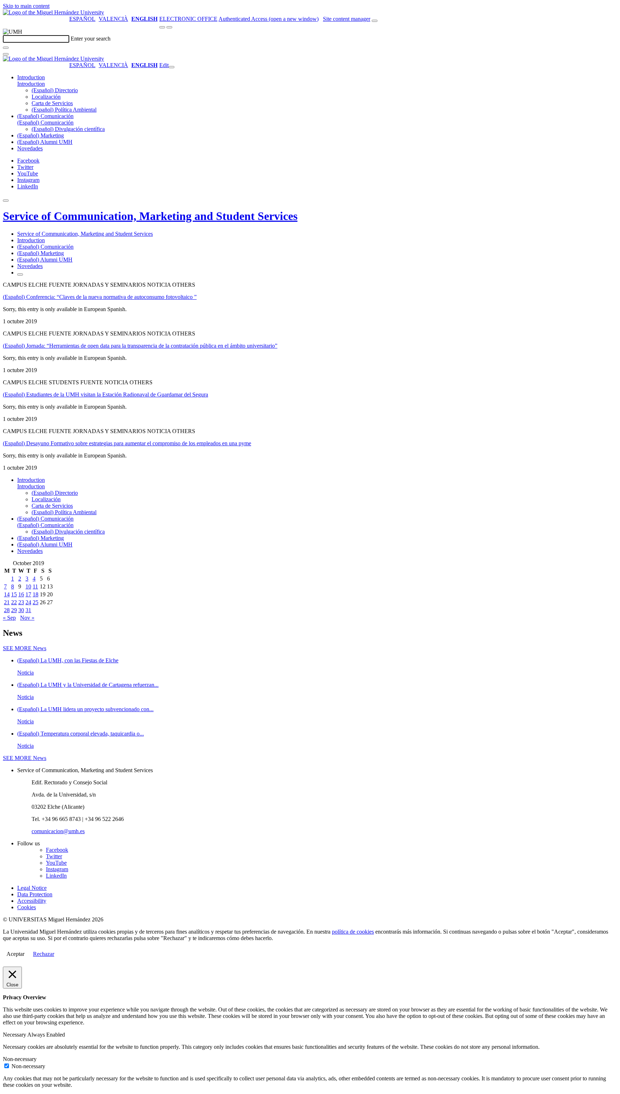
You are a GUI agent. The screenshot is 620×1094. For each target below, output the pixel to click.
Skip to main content (26, 6)
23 (21, 602)
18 (35, 594)
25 (35, 602)
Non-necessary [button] (20, 1059)
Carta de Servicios (52, 103)
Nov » (27, 618)
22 (14, 602)
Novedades (30, 148)
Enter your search (91, 39)
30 (21, 610)
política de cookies (353, 932)
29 (14, 610)
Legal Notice (32, 888)
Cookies (26, 907)
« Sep (9, 618)
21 (7, 602)
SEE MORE (24, 648)
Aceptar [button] (15, 954)
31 (28, 610)
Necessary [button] (15, 1035)
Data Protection (34, 894)
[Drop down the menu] (169, 27)
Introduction (31, 77)
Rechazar (43, 954)
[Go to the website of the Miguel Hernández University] (53, 12)
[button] (31, 84)
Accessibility (31, 901)
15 (14, 594)
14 (7, 594)
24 (28, 602)
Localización (46, 97)
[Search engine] (374, 21)
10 (28, 586)
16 (21, 594)
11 (35, 586)
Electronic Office (188, 19)
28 (7, 610)
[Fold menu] (171, 67)
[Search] (6, 48)
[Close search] (6, 54)
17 (28, 594)
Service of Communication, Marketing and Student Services (150, 216)
